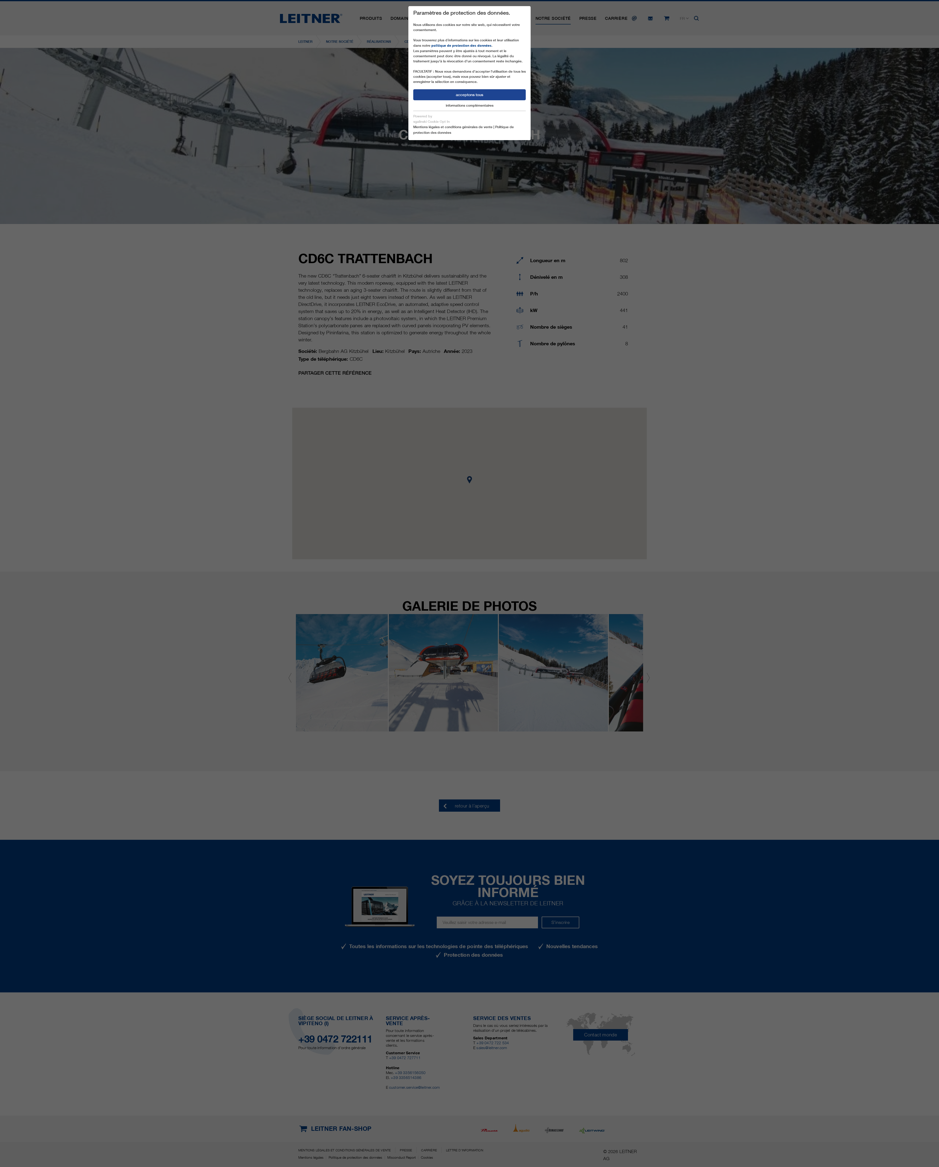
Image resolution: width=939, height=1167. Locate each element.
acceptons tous (469, 94)
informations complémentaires (469, 105)
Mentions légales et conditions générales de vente (452, 127)
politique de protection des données (461, 45)
